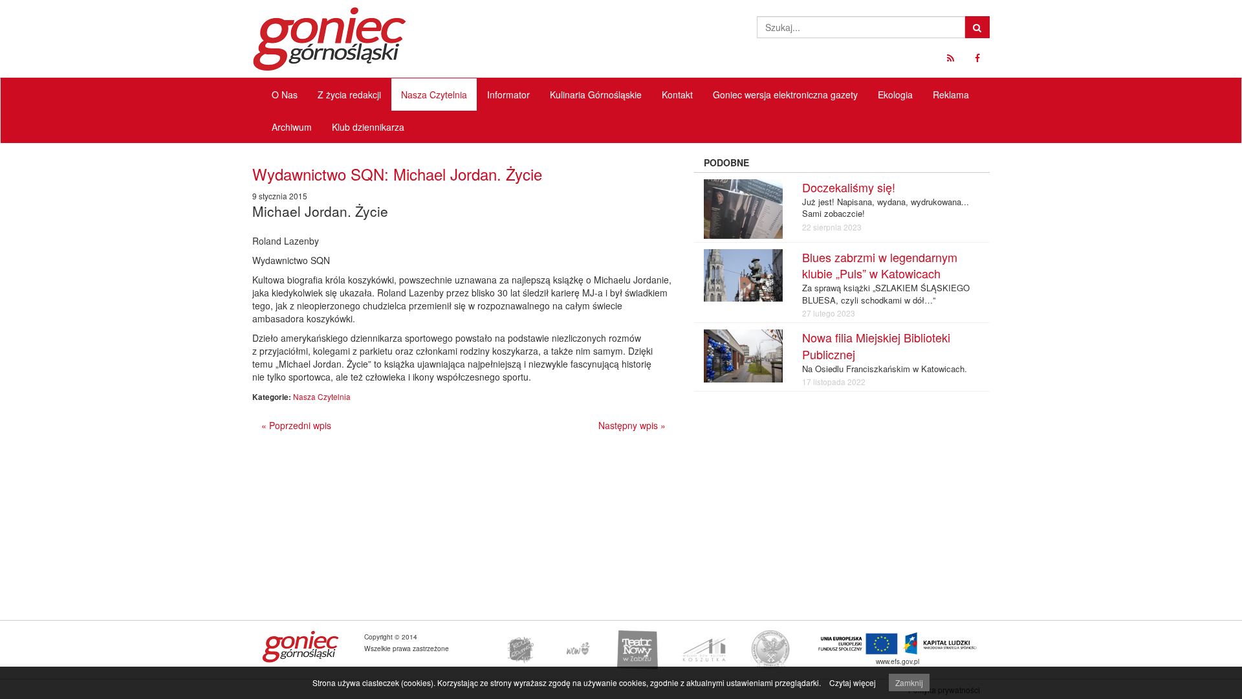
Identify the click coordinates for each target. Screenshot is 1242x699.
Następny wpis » (632, 425)
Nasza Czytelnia (434, 94)
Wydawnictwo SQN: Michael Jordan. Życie (397, 173)
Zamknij (909, 682)
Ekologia (895, 94)
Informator (508, 94)
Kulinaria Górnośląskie (596, 94)
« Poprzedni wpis (296, 425)
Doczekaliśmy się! (848, 187)
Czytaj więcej (852, 682)
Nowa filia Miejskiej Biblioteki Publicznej (876, 345)
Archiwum (292, 126)
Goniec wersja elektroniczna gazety (785, 94)
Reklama (951, 94)
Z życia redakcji (349, 94)
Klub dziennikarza (368, 126)
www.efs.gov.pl (897, 661)
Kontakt (677, 94)
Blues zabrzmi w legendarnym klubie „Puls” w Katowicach (879, 265)
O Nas (285, 94)
